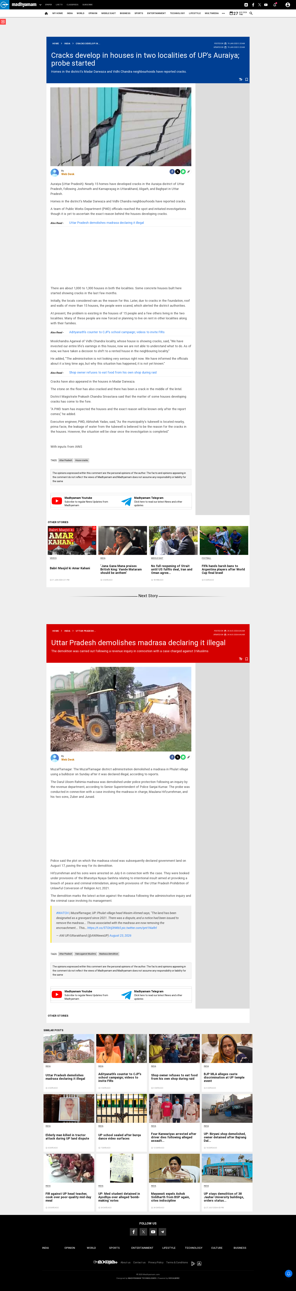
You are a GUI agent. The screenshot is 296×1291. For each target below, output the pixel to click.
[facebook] (172, 171)
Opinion (92, 13)
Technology (177, 13)
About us (126, 1262)
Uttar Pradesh (65, 460)
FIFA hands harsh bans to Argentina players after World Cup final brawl (223, 569)
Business (125, 13)
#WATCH (62, 913)
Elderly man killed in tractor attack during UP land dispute (67, 1136)
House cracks (81, 460)
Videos (53, 558)
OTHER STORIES (58, 522)
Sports (138, 13)
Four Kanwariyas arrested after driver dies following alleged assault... (173, 1137)
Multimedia (212, 13)
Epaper (48, 5)
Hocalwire (174, 1278)
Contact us (139, 1262)
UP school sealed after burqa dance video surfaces (119, 1136)
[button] (4, 4)
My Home (57, 13)
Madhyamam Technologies (142, 1278)
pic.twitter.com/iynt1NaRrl (139, 928)
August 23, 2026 (120, 935)
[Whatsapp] (183, 171)
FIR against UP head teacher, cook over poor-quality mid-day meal (68, 1197)
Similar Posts (53, 1030)
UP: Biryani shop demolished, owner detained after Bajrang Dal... (225, 1137)
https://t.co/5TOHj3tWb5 (104, 928)
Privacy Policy (155, 1262)
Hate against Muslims (85, 954)
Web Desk (67, 174)
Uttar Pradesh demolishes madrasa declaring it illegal (106, 222)
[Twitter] (177, 171)
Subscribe (87, 5)
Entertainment (156, 13)
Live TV (59, 5)
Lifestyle (195, 13)
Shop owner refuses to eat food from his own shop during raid (113, 372)
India (70, 13)
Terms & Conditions (177, 1262)
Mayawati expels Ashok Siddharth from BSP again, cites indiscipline (170, 1197)
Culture (217, 1247)
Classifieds (72, 5)
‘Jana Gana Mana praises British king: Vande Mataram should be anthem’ (121, 569)
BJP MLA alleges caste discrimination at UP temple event (224, 1077)
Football (206, 558)
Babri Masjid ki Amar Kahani (70, 568)
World (80, 13)
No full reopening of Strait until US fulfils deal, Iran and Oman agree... (171, 569)
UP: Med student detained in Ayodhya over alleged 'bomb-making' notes (119, 1197)
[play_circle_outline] (72, 540)
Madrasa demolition (108, 954)
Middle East (108, 13)
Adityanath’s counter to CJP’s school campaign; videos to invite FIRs (117, 332)
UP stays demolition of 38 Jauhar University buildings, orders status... (224, 1197)
